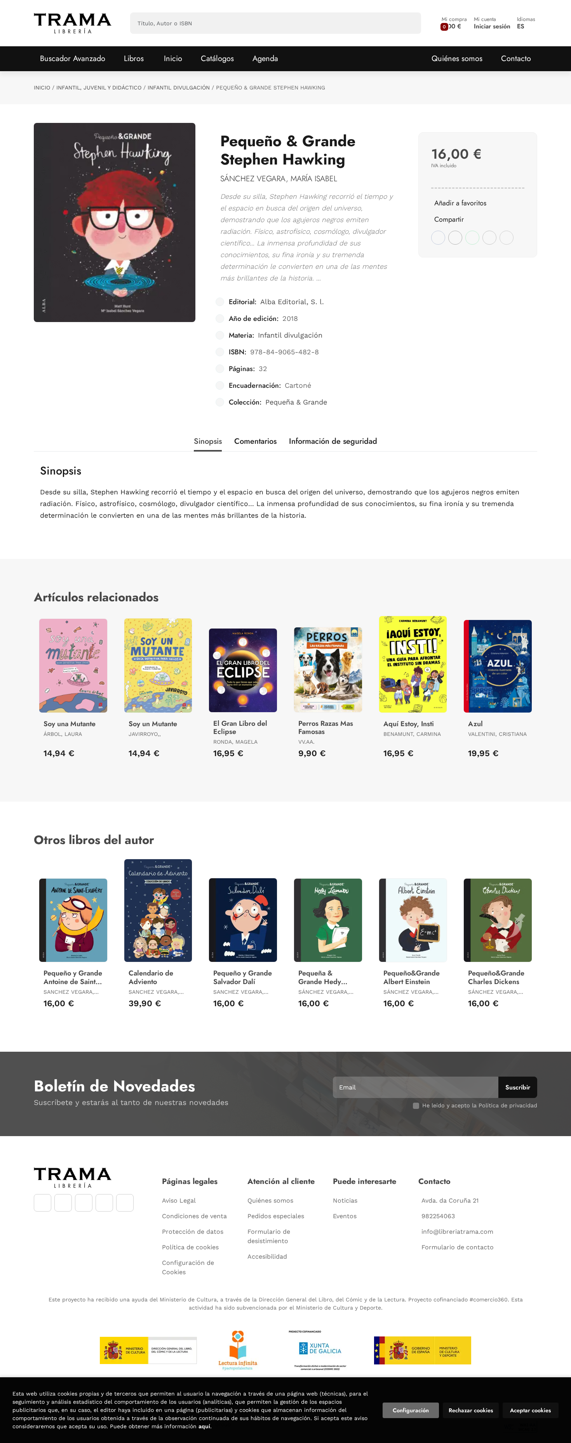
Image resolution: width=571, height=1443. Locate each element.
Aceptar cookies (530, 1410)
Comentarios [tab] (255, 441)
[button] (454, 23)
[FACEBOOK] (42, 1203)
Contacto (516, 58)
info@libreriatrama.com (457, 1231)
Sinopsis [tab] (208, 441)
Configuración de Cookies (188, 1267)
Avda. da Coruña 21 (450, 1200)
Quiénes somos (457, 58)
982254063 (438, 1216)
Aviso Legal (179, 1200)
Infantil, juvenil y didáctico (98, 87)
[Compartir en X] (455, 238)
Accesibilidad (267, 1256)
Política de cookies (190, 1247)
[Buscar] (408, 23)
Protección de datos (192, 1231)
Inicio (42, 87)
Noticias (345, 1200)
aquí (204, 1426)
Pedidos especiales (275, 1216)
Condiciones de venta (194, 1216)
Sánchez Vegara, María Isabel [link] (278, 178)
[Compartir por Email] (489, 238)
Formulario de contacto (457, 1247)
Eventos (345, 1216)
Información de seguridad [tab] (333, 441)
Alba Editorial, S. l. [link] (292, 302)
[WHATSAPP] (104, 1203)
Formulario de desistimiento (268, 1236)
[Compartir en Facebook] (438, 238)
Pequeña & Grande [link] (296, 402)
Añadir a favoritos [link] (460, 203)
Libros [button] (134, 58)
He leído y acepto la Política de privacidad (479, 1105)
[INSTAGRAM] (63, 1203)
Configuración (411, 1410)
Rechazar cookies (471, 1410)
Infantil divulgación (179, 87)
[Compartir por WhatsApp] (472, 238)
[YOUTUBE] (83, 1203)
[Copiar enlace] (507, 238)
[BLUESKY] (125, 1203)
